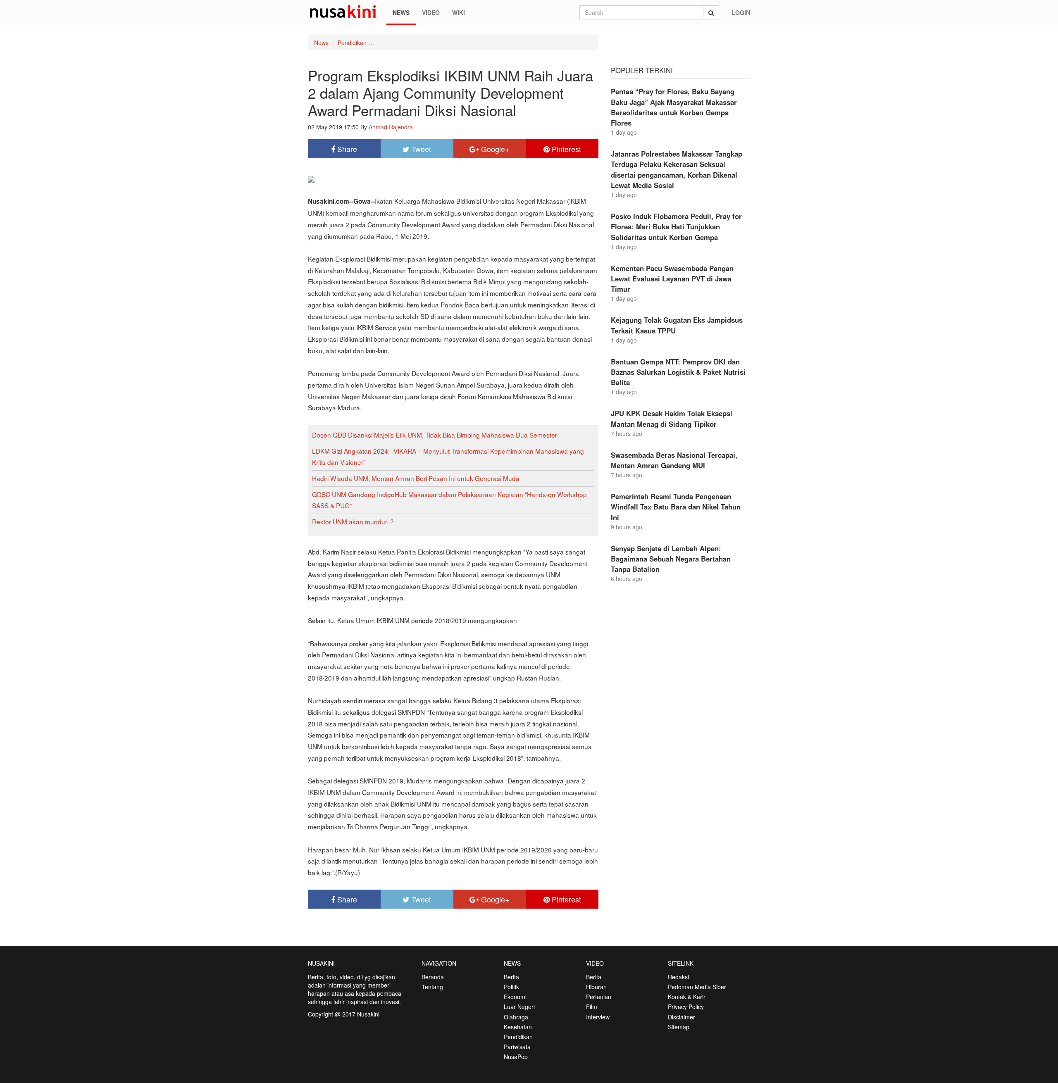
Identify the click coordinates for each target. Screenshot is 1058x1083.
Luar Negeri (519, 1006)
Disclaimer (681, 1017)
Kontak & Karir (686, 997)
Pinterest (565, 148)
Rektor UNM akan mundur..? (353, 521)
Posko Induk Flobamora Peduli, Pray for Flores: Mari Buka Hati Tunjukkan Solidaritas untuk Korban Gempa (676, 226)
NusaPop (516, 1056)
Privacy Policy (686, 1006)
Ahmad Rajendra (391, 127)
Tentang (432, 987)
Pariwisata (517, 1047)
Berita (511, 977)
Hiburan (596, 987)
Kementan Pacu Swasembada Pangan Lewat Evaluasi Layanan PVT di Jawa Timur (672, 278)
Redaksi (678, 977)
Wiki (458, 12)
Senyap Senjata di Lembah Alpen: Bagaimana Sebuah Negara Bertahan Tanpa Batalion (671, 558)
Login (741, 12)
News (401, 12)
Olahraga (516, 1017)
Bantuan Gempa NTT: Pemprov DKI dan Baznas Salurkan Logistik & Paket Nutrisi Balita (678, 372)
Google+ (494, 148)
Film (591, 1006)
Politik (511, 987)
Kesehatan (518, 1027)
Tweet (420, 148)
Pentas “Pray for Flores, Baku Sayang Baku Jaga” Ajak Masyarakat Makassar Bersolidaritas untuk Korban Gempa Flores (674, 107)
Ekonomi (515, 997)
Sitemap (678, 1027)
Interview (598, 1017)
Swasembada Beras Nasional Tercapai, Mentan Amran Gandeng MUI (674, 460)
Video (431, 12)
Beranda (433, 977)
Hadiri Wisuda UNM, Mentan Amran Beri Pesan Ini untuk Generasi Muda (415, 478)
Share (346, 148)
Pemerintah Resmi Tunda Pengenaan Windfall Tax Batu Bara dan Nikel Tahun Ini (676, 506)
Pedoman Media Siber (697, 987)
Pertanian (598, 997)
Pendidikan (352, 42)
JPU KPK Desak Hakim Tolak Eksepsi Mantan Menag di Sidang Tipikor (671, 418)
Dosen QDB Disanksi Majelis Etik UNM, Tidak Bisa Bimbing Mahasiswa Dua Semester (434, 434)
